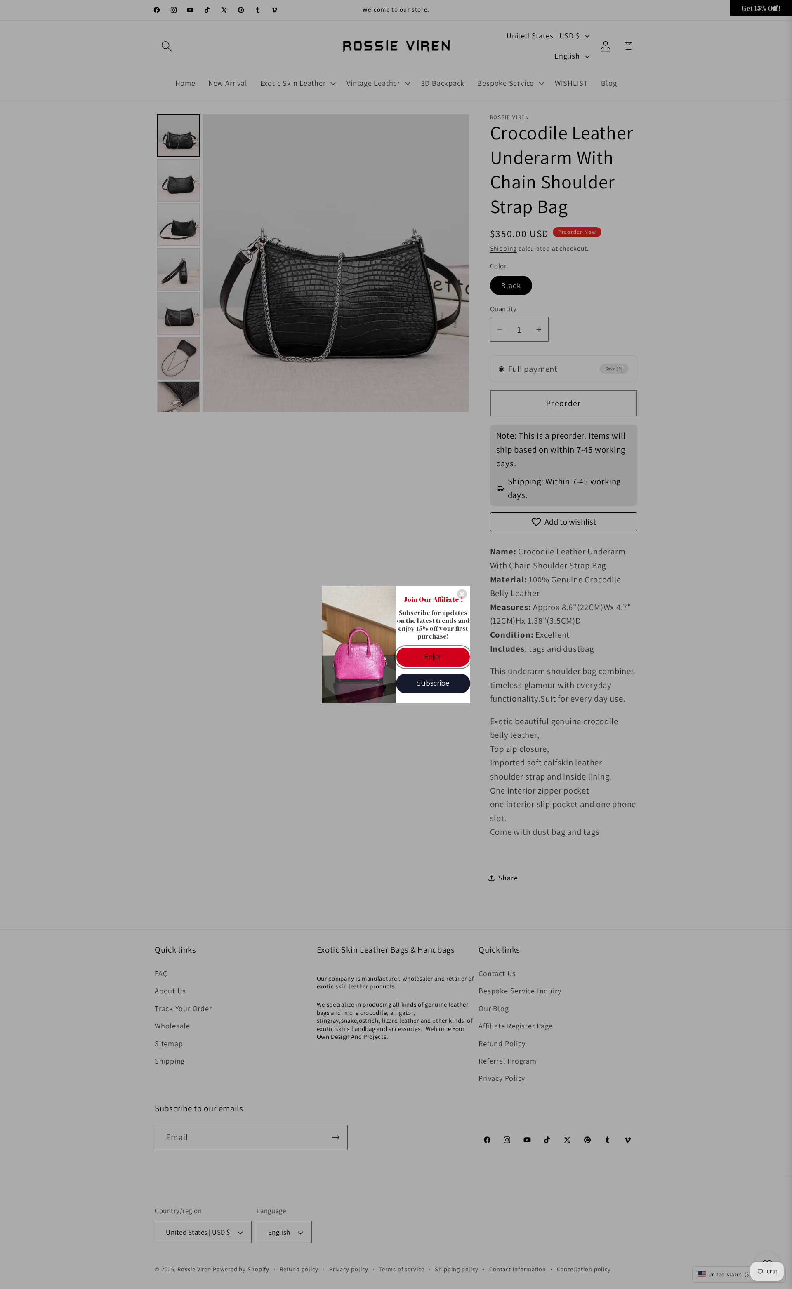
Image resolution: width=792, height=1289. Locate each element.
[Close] (462, 594)
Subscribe (433, 683)
